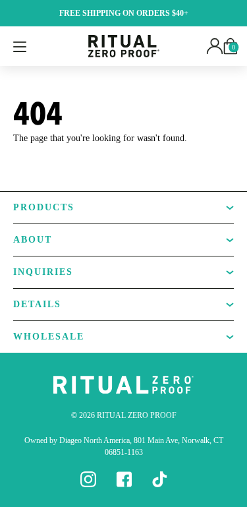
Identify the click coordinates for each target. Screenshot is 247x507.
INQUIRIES (43, 272)
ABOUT (32, 240)
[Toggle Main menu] (20, 46)
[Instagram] (88, 478)
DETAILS (37, 304)
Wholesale (48, 337)
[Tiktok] (159, 478)
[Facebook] (124, 478)
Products (43, 207)
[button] (214, 45)
